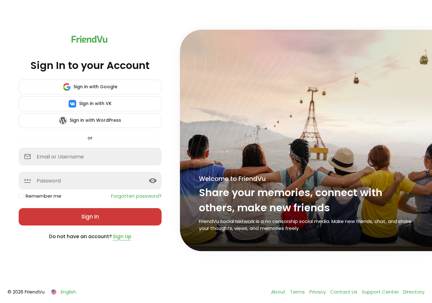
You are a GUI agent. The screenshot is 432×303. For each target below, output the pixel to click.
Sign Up (122, 236)
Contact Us (344, 291)
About (279, 291)
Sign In (90, 216)
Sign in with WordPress (94, 120)
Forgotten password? (136, 196)
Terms (298, 291)
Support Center (381, 291)
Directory (413, 291)
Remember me (43, 196)
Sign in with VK (95, 103)
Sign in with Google (94, 86)
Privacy (318, 291)
